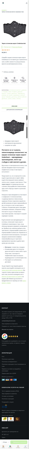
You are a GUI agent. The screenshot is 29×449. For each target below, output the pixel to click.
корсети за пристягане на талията (12, 276)
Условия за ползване (7, 396)
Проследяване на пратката (9, 393)
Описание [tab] (14, 106)
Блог (3, 356)
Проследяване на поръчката (10, 323)
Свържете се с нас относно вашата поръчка (14, 326)
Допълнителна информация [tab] (14, 109)
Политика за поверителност (9, 361)
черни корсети (6, 270)
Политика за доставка (8, 359)
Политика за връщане (8, 398)
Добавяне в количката (19, 442)
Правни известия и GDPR (9, 373)
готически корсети (17, 270)
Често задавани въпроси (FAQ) (10, 391)
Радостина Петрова (17, 47)
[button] (8, 72)
